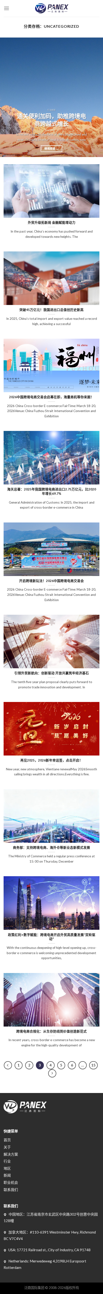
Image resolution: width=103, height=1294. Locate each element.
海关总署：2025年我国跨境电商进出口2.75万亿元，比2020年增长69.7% (51, 491)
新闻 (7, 1175)
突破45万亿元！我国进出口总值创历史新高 (51, 310)
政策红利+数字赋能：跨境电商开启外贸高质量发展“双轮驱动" (51, 937)
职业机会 (11, 1182)
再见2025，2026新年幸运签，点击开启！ (51, 760)
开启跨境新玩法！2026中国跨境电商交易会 (51, 581)
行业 (7, 1161)
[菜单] (6, 8)
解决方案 (11, 1154)
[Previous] (8, 97)
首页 (7, 1140)
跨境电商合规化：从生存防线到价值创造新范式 (51, 1031)
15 (93, 1065)
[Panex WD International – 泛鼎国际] (51, 8)
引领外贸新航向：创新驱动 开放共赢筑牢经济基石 (51, 673)
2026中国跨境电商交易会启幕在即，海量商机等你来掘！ (51, 397)
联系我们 (11, 1189)
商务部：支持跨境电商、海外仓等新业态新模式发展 (51, 847)
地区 (7, 1168)
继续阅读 (52, 148)
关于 (7, 1147)
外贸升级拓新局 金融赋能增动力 (51, 222)
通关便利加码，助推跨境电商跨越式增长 (51, 120)
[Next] (95, 97)
